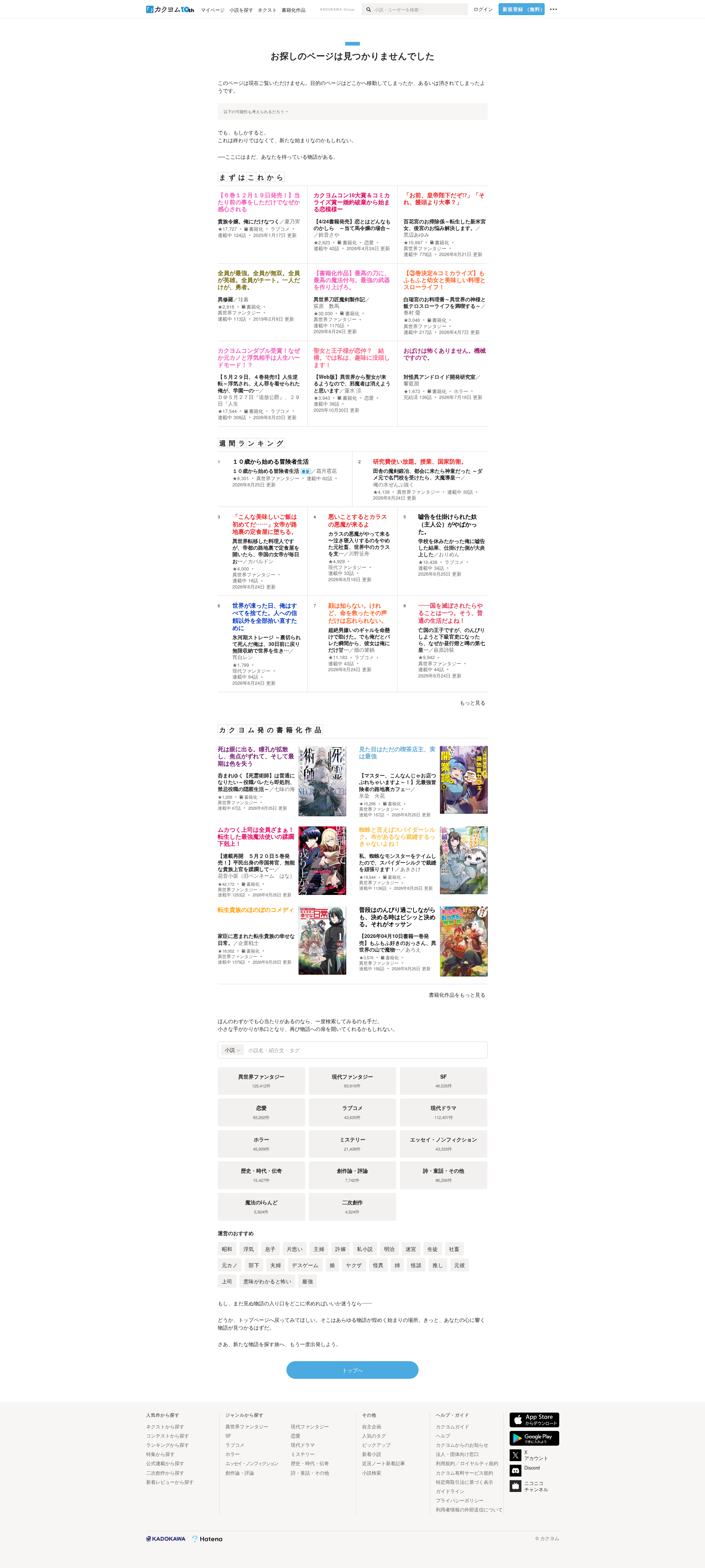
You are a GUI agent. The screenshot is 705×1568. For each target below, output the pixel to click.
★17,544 (227, 411)
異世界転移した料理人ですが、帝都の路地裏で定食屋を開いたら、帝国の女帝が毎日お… (265, 551)
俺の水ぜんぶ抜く (393, 484)
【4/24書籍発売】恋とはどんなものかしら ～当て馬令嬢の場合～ (352, 224)
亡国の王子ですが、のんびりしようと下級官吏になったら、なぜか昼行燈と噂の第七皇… (451, 640)
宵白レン (242, 657)
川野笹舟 (359, 553)
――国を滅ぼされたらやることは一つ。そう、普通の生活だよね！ (450, 613)
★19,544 (367, 877)
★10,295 (367, 803)
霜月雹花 (326, 470)
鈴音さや (329, 234)
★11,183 (337, 657)
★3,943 (322, 398)
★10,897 (413, 242)
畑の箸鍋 (364, 649)
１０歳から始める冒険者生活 (270, 461)
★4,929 (336, 561)
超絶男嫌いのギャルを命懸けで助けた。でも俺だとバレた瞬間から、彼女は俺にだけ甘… (359, 640)
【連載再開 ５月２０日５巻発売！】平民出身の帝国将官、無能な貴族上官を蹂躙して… (256, 862)
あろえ (413, 949)
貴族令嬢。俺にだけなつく (248, 221)
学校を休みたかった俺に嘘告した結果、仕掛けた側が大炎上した (451, 547)
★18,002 (226, 951)
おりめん (449, 554)
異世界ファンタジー (425, 248)
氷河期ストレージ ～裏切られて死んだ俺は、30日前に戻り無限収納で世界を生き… (266, 643)
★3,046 (412, 320)
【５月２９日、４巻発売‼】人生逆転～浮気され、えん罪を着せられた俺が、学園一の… (259, 383)
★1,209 (225, 797)
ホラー (461, 391)
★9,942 (426, 657)
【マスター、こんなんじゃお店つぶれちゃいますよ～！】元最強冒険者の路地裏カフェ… (397, 782)
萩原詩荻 (444, 649)
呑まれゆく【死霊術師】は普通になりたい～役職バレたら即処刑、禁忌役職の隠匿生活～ (256, 782)
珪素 (243, 299)
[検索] (368, 9)
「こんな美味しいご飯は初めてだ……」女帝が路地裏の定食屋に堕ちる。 (264, 524)
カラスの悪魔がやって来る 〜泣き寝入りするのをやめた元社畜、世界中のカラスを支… (359, 543)
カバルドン (261, 561)
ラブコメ (280, 229)
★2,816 (226, 307)
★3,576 (366, 957)
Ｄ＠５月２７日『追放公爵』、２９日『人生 (259, 400)
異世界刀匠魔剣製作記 (339, 299)
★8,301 (240, 478)
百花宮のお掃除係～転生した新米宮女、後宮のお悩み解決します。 (445, 224)
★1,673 (412, 391)
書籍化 (256, 229)
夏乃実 (292, 221)
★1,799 (240, 665)
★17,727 (227, 229)
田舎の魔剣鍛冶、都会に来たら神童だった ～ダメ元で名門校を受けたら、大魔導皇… (427, 474)
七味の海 (284, 788)
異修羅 (225, 299)
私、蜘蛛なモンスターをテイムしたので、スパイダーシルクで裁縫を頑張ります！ (397, 862)
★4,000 (240, 569)
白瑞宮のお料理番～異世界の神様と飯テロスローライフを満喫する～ (445, 302)
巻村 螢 (412, 312)
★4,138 (381, 492)
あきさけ (410, 869)
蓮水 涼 (352, 390)
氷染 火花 (372, 795)
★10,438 (427, 562)
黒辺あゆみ (416, 234)
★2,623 (322, 242)
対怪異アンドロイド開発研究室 (440, 376)
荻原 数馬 (326, 305)
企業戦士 (248, 942)
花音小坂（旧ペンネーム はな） (256, 875)
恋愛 (369, 242)
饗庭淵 (411, 383)
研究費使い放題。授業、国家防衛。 (420, 461)
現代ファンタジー (347, 567)
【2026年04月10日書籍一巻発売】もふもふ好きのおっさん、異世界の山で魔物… (397, 942)
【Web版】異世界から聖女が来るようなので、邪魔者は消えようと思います (352, 383)
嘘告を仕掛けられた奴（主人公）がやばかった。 (447, 524)
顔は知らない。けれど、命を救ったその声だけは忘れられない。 (357, 613)
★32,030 (323, 313)
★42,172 (226, 884)
